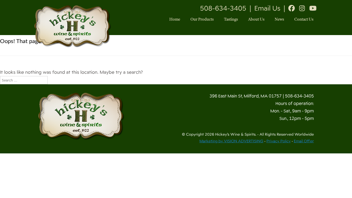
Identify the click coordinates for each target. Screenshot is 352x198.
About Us (256, 20)
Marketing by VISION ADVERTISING (231, 141)
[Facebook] (291, 8)
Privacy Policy (278, 141)
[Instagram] (302, 8)
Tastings (231, 20)
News (279, 20)
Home (174, 20)
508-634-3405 (223, 8)
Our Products (202, 20)
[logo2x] (81, 116)
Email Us (267, 8)
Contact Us (303, 20)
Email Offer (304, 141)
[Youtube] (313, 8)
